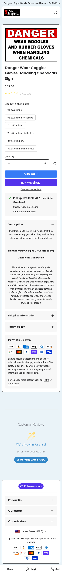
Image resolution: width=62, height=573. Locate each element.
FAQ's (46, 380)
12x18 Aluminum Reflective (20, 133)
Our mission (17, 521)
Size (17, 103)
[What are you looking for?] (55, 12)
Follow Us (15, 500)
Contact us (13, 383)
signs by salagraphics (35, 538)
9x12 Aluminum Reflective (20, 117)
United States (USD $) (32, 531)
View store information (24, 211)
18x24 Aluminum (15, 140)
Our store (15, 511)
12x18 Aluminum (15, 125)
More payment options (31, 189)
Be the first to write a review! (31, 459)
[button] (55, 569)
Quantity (9, 156)
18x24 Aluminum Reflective (20, 148)
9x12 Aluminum (14, 110)
